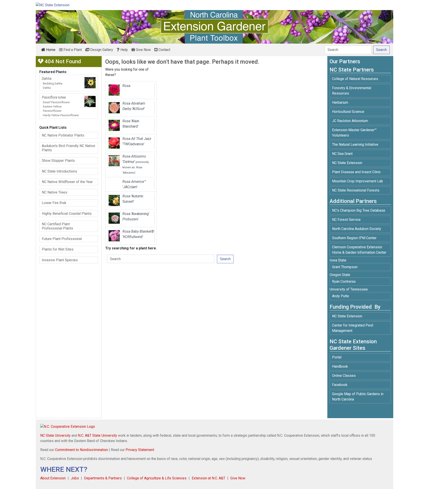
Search (225, 259)
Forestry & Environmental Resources (351, 90)
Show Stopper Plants (58, 160)
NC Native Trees (54, 192)
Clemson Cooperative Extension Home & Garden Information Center (359, 250)
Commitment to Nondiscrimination (81, 450)
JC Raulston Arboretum (350, 121)
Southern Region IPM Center (354, 238)
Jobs (75, 478)
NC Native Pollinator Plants (63, 135)
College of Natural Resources (355, 79)
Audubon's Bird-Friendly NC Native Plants (68, 148)
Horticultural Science (348, 112)
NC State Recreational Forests (355, 190)
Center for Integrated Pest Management (352, 328)
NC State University (55, 435)
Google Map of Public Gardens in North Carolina (357, 396)
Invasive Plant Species (60, 260)
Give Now (143, 50)
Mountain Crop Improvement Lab (357, 181)
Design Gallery (101, 50)
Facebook (339, 385)
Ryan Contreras (344, 281)
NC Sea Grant (342, 154)
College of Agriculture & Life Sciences (157, 478)
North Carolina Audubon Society (357, 229)
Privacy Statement (140, 450)
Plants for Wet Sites (58, 249)
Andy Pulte (340, 296)
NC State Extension (347, 163)
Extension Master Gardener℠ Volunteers (354, 132)
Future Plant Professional (62, 239)
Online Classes (344, 375)
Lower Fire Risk (54, 203)
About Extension (53, 478)
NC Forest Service (346, 219)
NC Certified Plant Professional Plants (57, 226)
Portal (336, 357)
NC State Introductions (59, 171)
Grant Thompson (345, 267)
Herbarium (340, 102)
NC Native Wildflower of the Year (67, 182)
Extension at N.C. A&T (208, 478)
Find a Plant (72, 50)
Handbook (340, 366)
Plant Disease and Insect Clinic (356, 172)
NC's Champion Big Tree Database (358, 210)
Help (124, 50)
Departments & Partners (103, 478)
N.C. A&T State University (97, 435)
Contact (164, 50)
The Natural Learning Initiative (355, 144)
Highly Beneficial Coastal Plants (67, 213)
